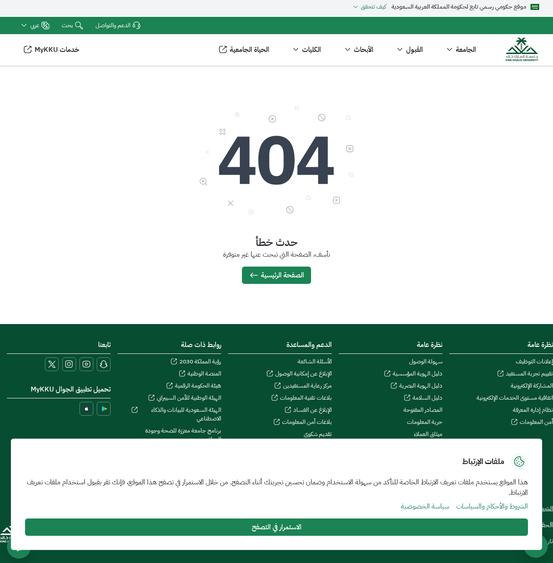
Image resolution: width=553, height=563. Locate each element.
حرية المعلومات (424, 422)
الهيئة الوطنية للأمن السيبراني (189, 398)
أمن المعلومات (536, 422)
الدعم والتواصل (112, 25)
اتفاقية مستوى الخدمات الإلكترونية (515, 398)
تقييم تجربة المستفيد (529, 373)
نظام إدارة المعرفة (533, 410)
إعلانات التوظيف (534, 361)
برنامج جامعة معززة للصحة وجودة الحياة (183, 435)
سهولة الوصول (425, 361)
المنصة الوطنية (204, 373)
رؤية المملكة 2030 (200, 361)
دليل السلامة (427, 398)
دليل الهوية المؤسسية (417, 373)
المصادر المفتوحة (423, 410)
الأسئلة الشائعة (315, 361)
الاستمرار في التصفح (277, 527)
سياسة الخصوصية (425, 506)
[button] (35, 25)
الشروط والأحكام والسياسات (492, 506)
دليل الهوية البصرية (420, 386)
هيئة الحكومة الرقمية (198, 386)
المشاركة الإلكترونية (532, 386)
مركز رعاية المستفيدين (307, 386)
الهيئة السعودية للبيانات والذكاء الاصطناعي (186, 414)
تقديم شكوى (318, 434)
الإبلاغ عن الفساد (312, 410)
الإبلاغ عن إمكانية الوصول (303, 373)
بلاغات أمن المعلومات (307, 422)
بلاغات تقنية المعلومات (306, 398)
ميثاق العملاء (428, 434)
